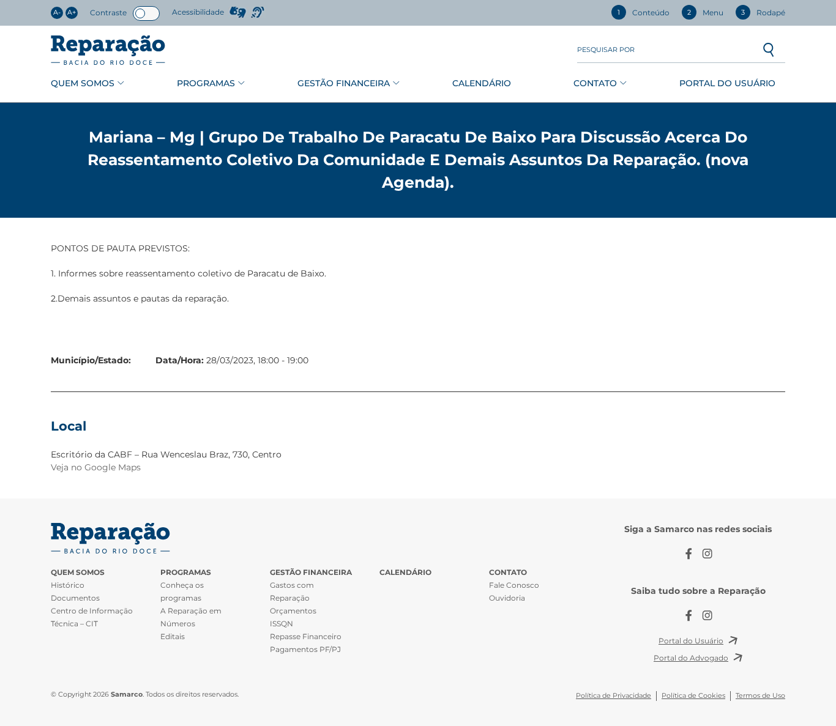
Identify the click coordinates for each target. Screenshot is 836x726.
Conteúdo (644, 12)
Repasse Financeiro (305, 636)
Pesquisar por (606, 50)
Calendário (481, 83)
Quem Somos (82, 83)
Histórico (67, 585)
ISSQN (281, 623)
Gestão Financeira (343, 83)
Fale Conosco (514, 585)
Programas (206, 83)
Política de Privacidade (613, 696)
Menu (705, 12)
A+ (71, 13)
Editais (172, 636)
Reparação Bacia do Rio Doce (108, 50)
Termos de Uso (760, 696)
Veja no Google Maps (96, 467)
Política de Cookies (693, 696)
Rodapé (763, 12)
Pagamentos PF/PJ (305, 649)
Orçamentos (293, 610)
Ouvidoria (507, 597)
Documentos (75, 597)
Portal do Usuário (727, 83)
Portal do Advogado (691, 657)
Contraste (108, 12)
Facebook (689, 554)
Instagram (707, 554)
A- (57, 13)
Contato (595, 83)
